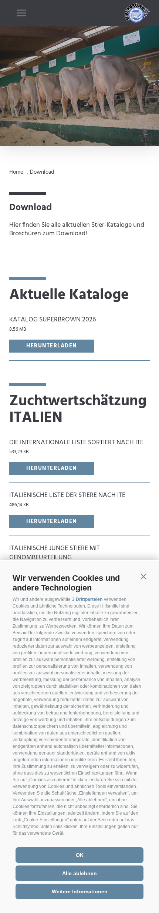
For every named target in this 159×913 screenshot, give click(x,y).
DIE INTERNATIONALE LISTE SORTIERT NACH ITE (76, 446)
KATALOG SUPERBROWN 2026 (52, 323)
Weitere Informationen (80, 891)
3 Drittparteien (87, 599)
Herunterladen (51, 345)
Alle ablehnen (79, 873)
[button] (143, 576)
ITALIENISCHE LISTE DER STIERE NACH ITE (67, 499)
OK (80, 855)
